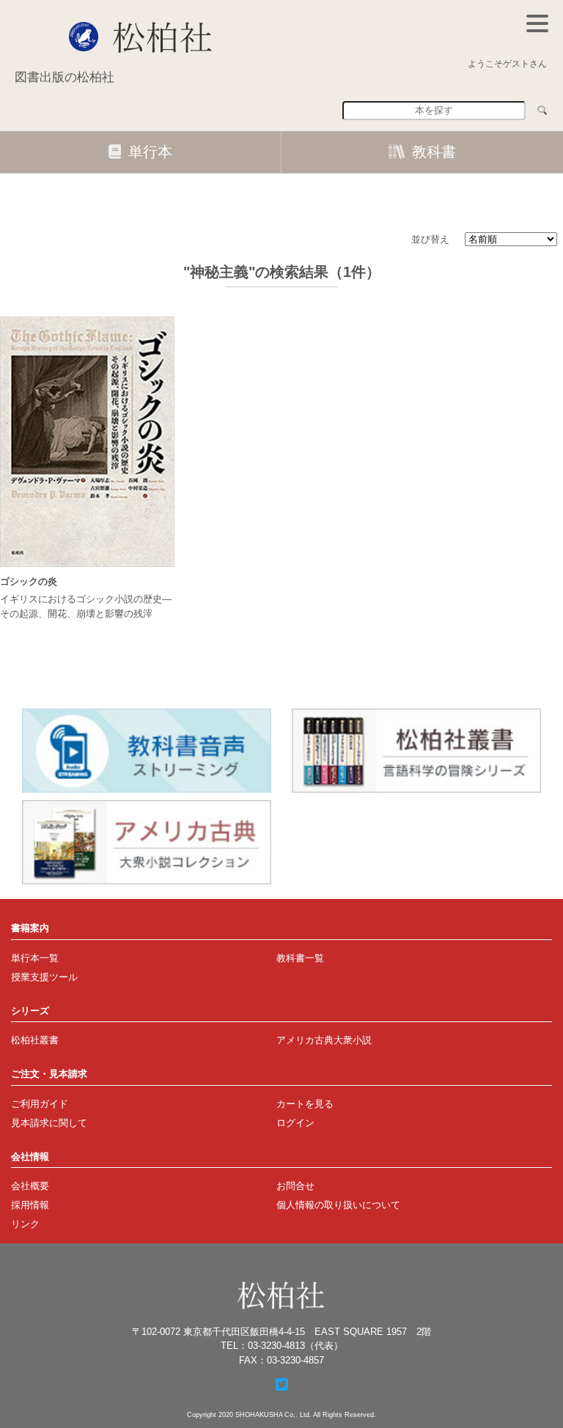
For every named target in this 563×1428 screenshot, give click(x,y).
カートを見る (305, 1103)
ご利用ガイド (39, 1103)
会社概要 (30, 1185)
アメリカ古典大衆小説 (324, 1040)
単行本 (150, 152)
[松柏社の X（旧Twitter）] (282, 1385)
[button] (537, 23)
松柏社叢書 (35, 1040)
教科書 (434, 152)
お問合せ (295, 1185)
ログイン (295, 1122)
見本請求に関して (49, 1122)
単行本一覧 (35, 957)
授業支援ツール (44, 977)
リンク (25, 1223)
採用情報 (30, 1204)
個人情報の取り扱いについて (338, 1204)
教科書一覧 (300, 957)
